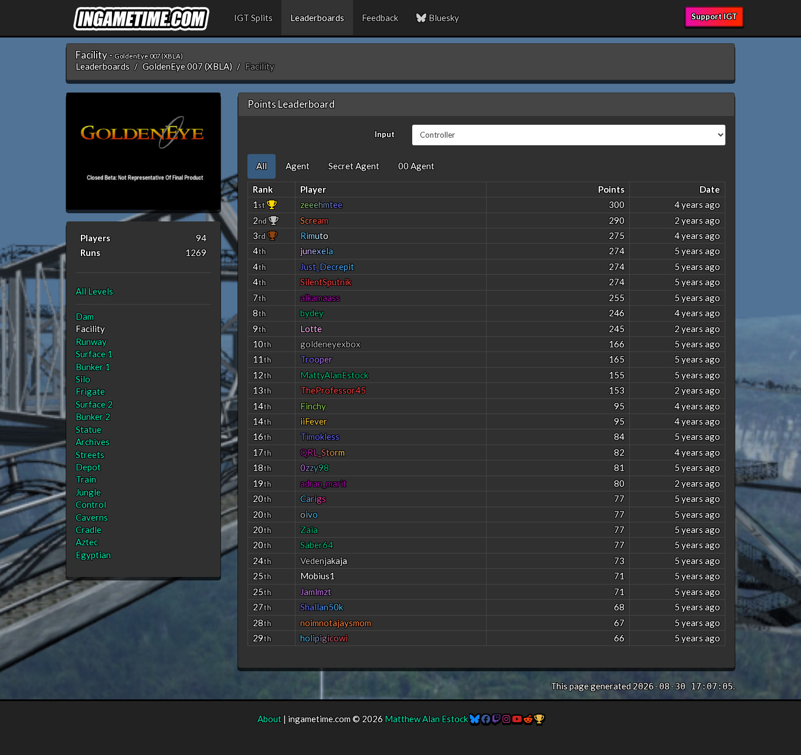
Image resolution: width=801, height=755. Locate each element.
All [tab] (261, 165)
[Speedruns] (539, 718)
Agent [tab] (298, 165)
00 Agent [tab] (416, 165)
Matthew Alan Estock (426, 718)
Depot (88, 467)
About (269, 718)
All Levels (94, 291)
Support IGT (714, 16)
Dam (85, 316)
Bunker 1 (93, 366)
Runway (91, 341)
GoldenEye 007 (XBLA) (187, 66)
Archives (93, 441)
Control (91, 504)
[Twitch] (496, 718)
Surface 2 (94, 404)
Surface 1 (94, 354)
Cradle (88, 529)
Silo (83, 379)
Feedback (380, 17)
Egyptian (93, 554)
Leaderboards (317, 17)
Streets (90, 454)
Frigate (90, 391)
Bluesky (443, 17)
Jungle (88, 492)
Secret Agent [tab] (353, 165)
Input (385, 134)
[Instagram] (506, 718)
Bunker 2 (93, 416)
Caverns (92, 517)
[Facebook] (485, 718)
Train (86, 479)
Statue (88, 429)
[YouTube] (517, 718)
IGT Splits (253, 17)
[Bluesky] (475, 718)
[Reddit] (528, 718)
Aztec (87, 542)
